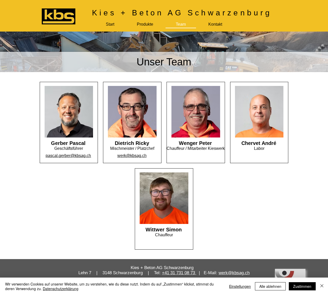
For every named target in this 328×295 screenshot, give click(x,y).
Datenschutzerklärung (60, 288)
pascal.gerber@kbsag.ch (68, 155)
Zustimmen (302, 286)
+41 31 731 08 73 (179, 272)
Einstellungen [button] (240, 286)
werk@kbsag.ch (132, 155)
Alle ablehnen (270, 286)
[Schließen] (322, 286)
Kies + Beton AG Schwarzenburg (182, 12)
